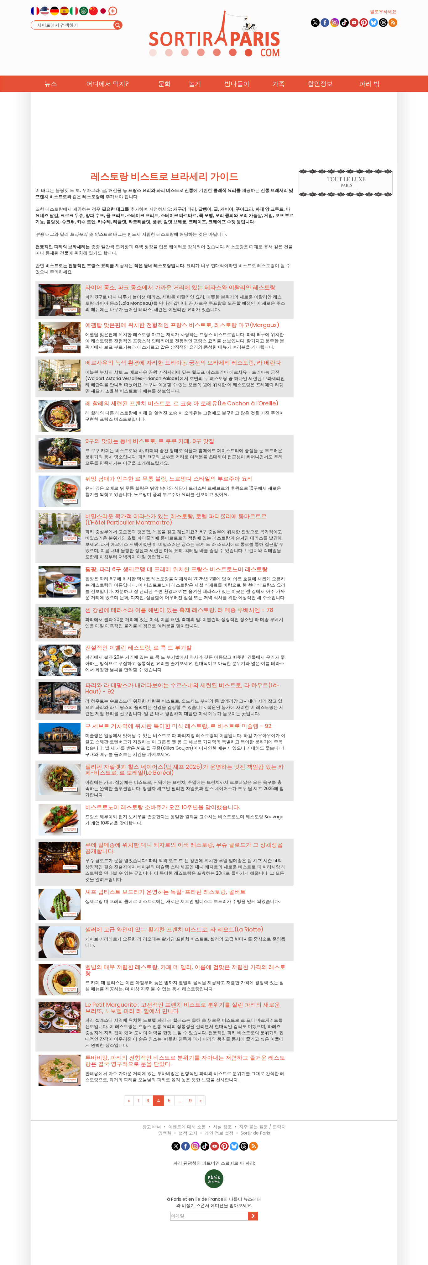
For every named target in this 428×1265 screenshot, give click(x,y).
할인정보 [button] (320, 83)
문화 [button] (164, 83)
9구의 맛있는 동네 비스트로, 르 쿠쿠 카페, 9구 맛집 (149, 441)
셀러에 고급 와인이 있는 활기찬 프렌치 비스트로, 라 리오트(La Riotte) (174, 929)
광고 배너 (151, 1127)
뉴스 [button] (50, 83)
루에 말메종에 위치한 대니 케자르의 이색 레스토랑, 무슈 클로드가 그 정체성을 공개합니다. (184, 848)
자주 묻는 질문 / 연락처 (262, 1127)
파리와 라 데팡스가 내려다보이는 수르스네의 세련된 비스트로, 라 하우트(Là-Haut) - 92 (182, 688)
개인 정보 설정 (219, 1133)
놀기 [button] (195, 83)
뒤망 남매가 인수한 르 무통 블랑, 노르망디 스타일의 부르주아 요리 (169, 478)
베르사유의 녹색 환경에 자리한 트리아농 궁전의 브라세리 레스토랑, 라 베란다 (183, 362)
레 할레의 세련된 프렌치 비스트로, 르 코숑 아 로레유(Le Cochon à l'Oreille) (182, 403)
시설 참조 (222, 1127)
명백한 (164, 1133)
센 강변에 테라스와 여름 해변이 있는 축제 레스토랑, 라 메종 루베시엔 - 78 (179, 610)
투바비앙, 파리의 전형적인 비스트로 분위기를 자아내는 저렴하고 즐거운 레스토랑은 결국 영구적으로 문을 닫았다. (185, 1061)
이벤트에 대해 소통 (187, 1127)
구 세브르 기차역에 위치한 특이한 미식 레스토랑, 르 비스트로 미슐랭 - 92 (178, 726)
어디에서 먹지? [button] (107, 83)
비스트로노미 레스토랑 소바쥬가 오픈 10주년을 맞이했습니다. (162, 807)
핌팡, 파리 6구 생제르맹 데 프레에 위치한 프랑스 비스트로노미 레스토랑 (176, 569)
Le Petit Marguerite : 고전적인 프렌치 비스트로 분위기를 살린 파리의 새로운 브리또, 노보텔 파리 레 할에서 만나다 (182, 1008)
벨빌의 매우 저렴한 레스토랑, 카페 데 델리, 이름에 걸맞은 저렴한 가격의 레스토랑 (185, 970)
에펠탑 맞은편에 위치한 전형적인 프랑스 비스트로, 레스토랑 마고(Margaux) (182, 325)
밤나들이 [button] (236, 83)
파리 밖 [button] (369, 83)
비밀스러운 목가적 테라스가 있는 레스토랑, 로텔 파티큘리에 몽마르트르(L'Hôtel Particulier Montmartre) (176, 519)
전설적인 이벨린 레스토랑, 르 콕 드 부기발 (138, 647)
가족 (278, 83)
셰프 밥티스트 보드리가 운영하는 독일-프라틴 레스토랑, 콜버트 (165, 892)
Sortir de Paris (255, 1133)
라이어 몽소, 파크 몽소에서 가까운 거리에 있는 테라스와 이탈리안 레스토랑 (180, 287)
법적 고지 (188, 1133)
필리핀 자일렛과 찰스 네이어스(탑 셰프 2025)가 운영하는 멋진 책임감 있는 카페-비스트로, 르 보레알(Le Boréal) (184, 770)
